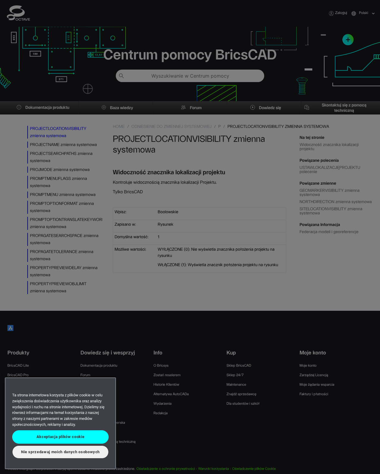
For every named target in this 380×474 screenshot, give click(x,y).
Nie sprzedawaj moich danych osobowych (60, 452)
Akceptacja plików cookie (61, 436)
